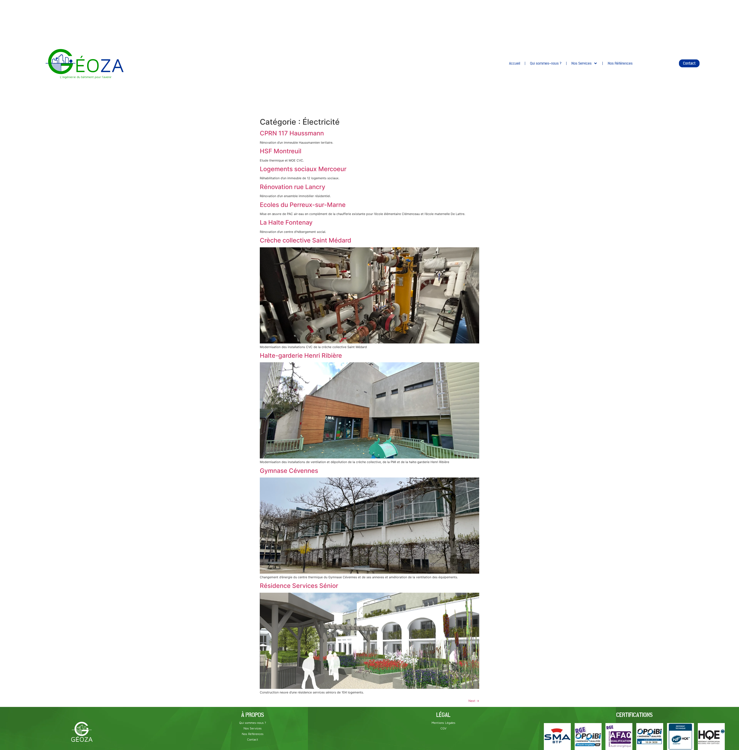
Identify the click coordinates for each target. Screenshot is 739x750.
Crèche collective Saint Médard (305, 240)
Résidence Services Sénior (299, 585)
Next (473, 701)
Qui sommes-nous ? (545, 63)
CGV (443, 728)
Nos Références (620, 63)
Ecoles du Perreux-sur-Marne (303, 204)
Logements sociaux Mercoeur (303, 169)
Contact (252, 739)
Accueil (514, 63)
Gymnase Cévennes (289, 470)
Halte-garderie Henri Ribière (301, 355)
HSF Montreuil (280, 151)
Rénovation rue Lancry (292, 187)
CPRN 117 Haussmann (292, 133)
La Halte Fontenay (286, 222)
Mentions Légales (443, 722)
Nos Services (581, 63)
